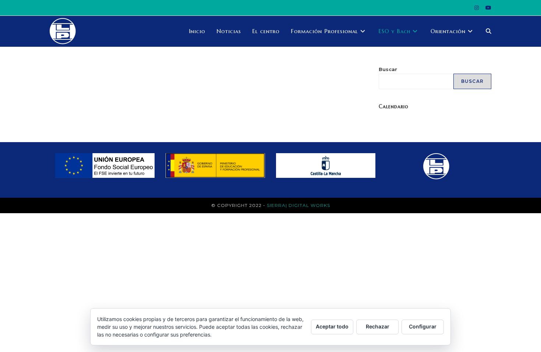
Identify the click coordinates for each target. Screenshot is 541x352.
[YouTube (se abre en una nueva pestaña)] (486, 7)
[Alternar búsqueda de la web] (488, 31)
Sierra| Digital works (298, 205)
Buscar (388, 69)
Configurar (422, 326)
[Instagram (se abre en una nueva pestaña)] (476, 7)
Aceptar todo (332, 326)
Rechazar (377, 326)
